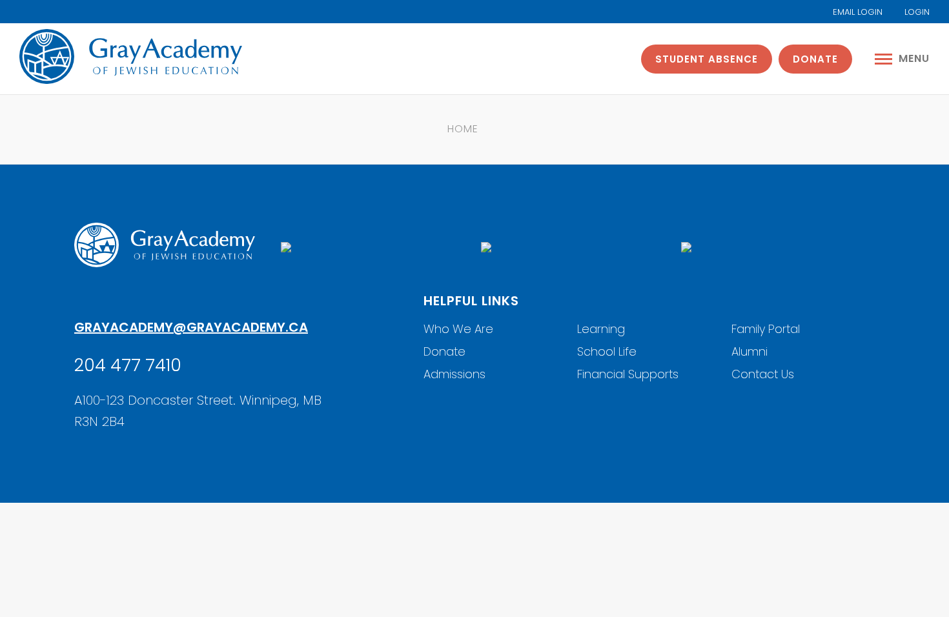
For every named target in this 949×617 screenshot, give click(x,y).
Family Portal (765, 329)
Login (916, 12)
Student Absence (706, 59)
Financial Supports (628, 374)
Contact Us (762, 374)
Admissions (454, 374)
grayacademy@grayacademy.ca (191, 327)
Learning (601, 329)
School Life (607, 351)
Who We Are (458, 329)
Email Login (856, 12)
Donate (815, 59)
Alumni (749, 351)
